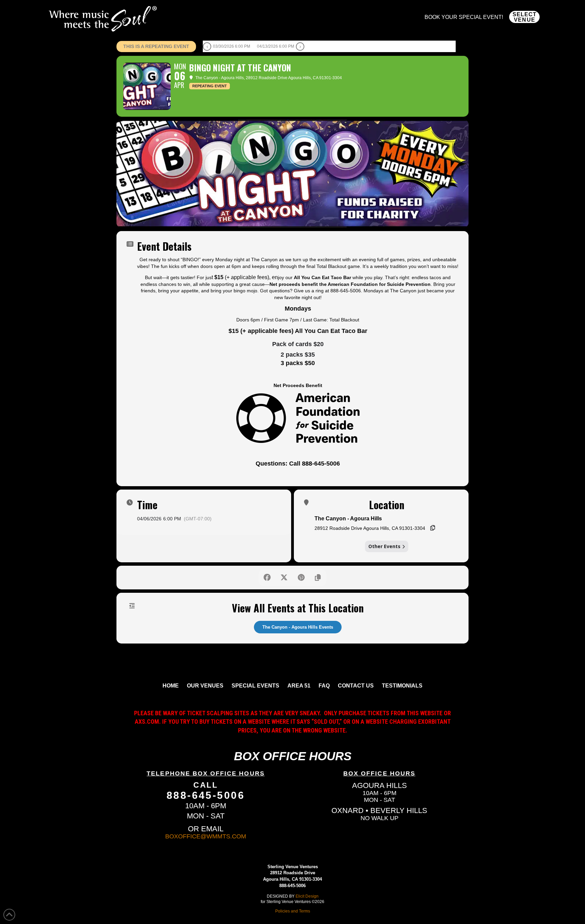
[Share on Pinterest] (300, 577)
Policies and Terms (292, 911)
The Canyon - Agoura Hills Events (297, 627)
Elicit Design (307, 896)
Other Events (384, 546)
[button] (524, 17)
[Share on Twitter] (284, 577)
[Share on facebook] (267, 577)
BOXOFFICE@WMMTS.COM (205, 836)
